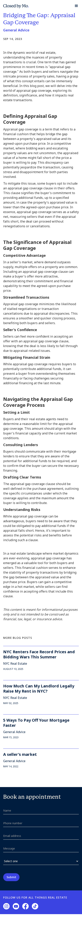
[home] (16, 6)
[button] (74, 6)
